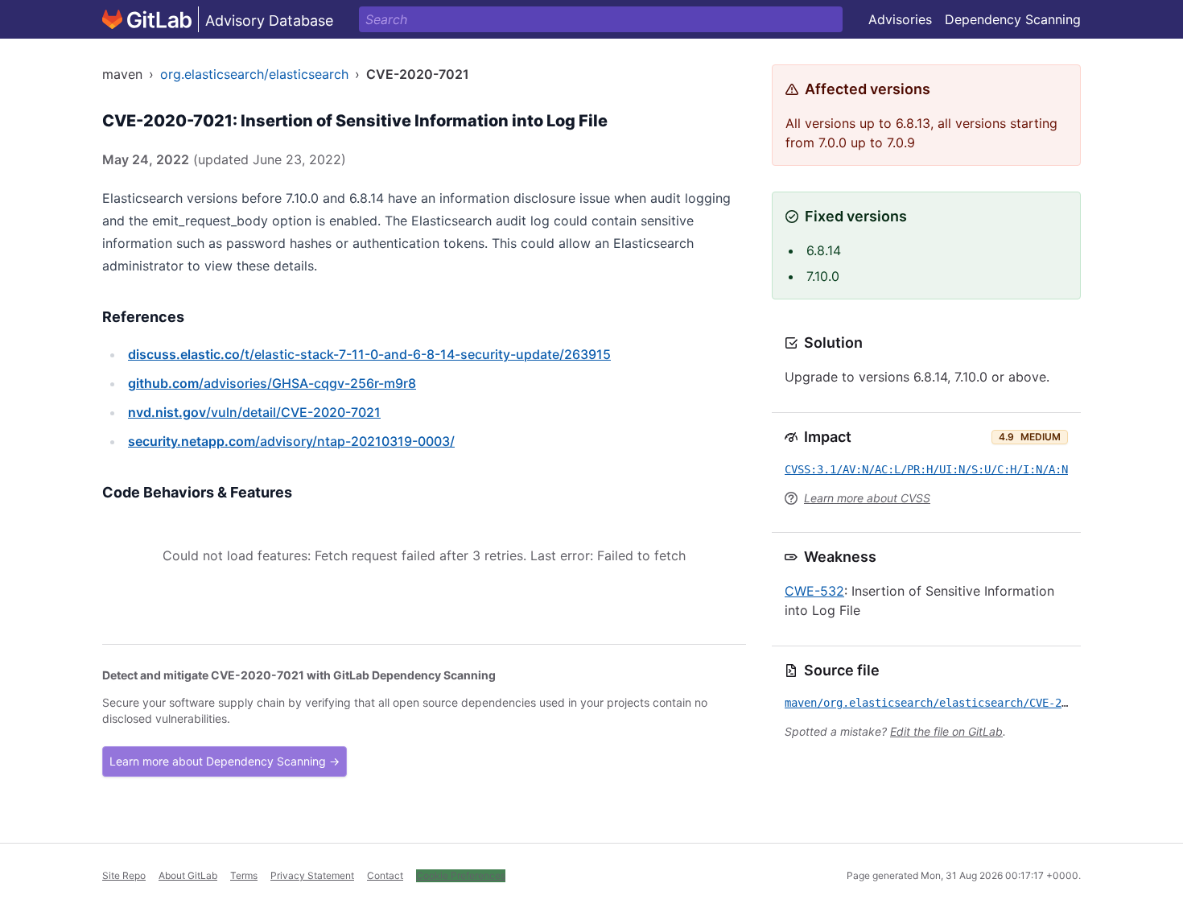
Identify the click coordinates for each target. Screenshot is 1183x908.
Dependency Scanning (1013, 19)
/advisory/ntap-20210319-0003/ (291, 441)
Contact (385, 875)
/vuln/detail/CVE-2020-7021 (254, 412)
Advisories (900, 19)
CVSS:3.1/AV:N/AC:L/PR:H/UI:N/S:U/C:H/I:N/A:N (926, 469)
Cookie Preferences (460, 875)
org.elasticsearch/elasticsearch (254, 74)
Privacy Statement (312, 875)
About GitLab (188, 875)
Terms (244, 875)
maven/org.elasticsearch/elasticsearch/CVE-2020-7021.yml (962, 702)
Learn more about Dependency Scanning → (224, 761)
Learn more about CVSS (867, 498)
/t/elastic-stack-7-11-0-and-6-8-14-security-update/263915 (369, 354)
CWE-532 (814, 591)
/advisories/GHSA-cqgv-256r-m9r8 (272, 383)
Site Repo (124, 875)
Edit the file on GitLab (946, 731)
